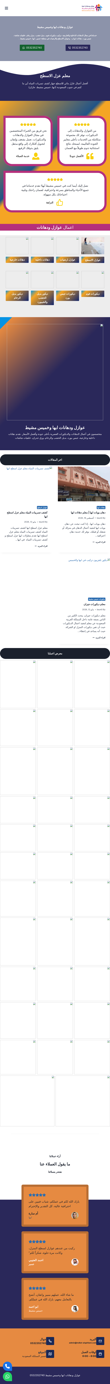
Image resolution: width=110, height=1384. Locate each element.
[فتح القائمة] (6, 8)
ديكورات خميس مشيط (97, 599)
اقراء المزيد (99, 542)
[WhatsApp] (7, 1376)
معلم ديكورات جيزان (94, 604)
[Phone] (7, 1366)
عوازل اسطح (42, 507)
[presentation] (84, 484)
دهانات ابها (101, 507)
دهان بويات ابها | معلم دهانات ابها (88, 512)
